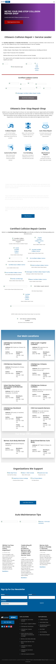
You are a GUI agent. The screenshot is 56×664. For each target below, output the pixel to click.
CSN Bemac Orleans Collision (39, 365)
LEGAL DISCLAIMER (37, 659)
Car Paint (42, 629)
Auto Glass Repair (45, 131)
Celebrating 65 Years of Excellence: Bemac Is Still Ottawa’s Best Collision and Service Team (26, 550)
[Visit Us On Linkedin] (9, 626)
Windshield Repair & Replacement (45, 625)
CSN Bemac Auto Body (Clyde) (12, 343)
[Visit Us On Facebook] (4, 626)
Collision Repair (10, 131)
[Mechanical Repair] (45, 147)
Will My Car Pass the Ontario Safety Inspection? (8, 547)
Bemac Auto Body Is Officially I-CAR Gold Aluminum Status (46, 547)
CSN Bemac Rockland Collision (12, 409)
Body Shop (28, 131)
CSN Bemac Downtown (13, 364)
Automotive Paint (10, 153)
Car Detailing (28, 153)
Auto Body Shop (44, 622)
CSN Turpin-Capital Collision (38, 343)
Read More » (5, 571)
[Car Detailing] (28, 147)
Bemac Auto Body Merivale (14, 441)
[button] (2, 17)
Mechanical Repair (46, 153)
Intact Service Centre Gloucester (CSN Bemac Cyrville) (13, 386)
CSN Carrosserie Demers (40, 408)
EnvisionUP (28, 661)
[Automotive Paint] (10, 147)
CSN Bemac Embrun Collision (39, 386)
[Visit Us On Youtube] (7, 626)
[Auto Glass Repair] (45, 125)
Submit (42, 603)
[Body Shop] (28, 125)
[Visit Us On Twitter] (2, 626)
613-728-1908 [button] (7, 622)
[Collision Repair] (10, 125)
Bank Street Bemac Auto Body (40, 441)
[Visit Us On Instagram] (11, 626)
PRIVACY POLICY (29, 659)
